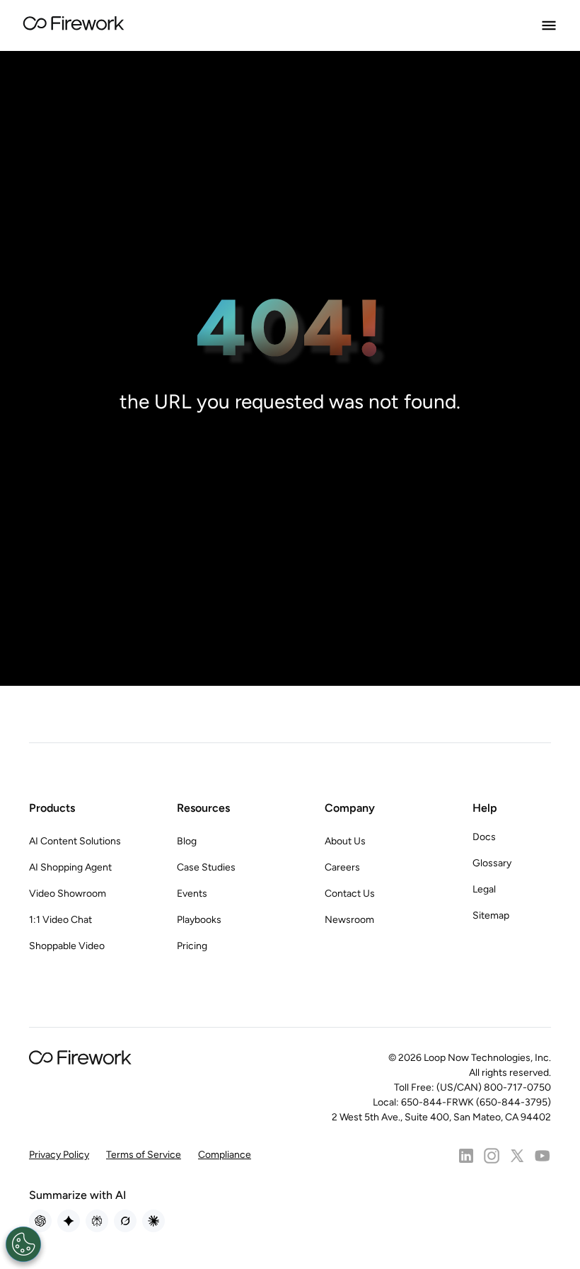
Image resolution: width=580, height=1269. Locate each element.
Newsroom (349, 920)
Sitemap (490, 915)
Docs (484, 837)
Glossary (491, 863)
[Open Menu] (549, 25)
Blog (187, 841)
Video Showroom (67, 894)
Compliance (224, 1155)
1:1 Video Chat (60, 920)
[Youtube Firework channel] (542, 1155)
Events (192, 894)
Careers (342, 867)
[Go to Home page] (73, 26)
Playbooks (199, 920)
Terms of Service (143, 1155)
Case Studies (206, 867)
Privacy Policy (59, 1155)
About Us (345, 841)
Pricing (192, 946)
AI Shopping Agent (70, 867)
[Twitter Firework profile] (517, 1155)
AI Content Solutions (75, 841)
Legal (484, 889)
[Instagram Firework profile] (491, 1155)
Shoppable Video (67, 946)
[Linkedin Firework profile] (466, 1155)
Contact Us (350, 894)
